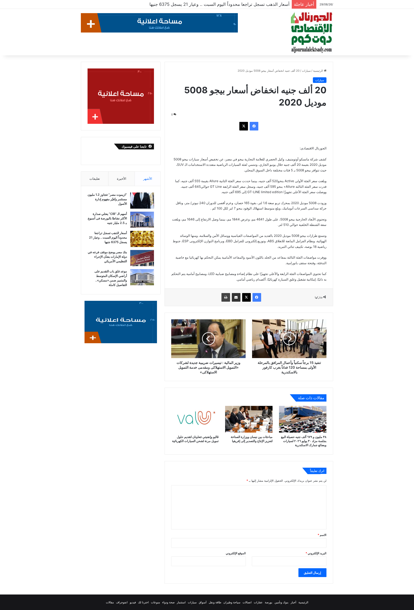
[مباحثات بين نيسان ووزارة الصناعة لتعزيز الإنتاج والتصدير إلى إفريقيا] (249, 419)
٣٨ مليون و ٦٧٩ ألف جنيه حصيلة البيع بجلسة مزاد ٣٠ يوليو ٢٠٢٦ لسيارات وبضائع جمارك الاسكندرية (303, 441)
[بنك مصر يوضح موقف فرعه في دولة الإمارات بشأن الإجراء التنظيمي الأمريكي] (142, 258)
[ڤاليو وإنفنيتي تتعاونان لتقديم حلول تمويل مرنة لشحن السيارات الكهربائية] (195, 419)
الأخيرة (121, 179)
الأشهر (147, 179)
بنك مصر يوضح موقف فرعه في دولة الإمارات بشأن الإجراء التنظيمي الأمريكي (219, 4)
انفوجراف (122, 602)
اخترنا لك (143, 602)
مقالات (110, 602)
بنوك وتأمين (281, 602)
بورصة (268, 602)
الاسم (322, 535)
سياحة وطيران (231, 602)
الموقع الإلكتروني (236, 553)
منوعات (155, 602)
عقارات (258, 602)
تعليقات (94, 179)
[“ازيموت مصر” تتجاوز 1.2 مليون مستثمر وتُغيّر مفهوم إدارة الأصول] (142, 200)
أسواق (203, 602)
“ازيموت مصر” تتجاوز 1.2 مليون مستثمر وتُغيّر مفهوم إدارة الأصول (107, 199)
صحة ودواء (168, 602)
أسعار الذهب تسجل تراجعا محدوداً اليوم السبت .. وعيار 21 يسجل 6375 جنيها (108, 237)
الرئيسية (318, 70)
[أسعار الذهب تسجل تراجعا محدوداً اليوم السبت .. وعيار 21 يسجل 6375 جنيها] (142, 239)
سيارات (306, 70)
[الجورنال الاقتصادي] (311, 32)
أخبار (293, 602)
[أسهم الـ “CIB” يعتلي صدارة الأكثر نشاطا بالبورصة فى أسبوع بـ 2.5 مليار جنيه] (142, 220)
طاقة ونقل (215, 602)
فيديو (133, 602)
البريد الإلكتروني (316, 553)
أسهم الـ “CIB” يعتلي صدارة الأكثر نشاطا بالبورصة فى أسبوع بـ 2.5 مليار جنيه (107, 218)
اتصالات (247, 602)
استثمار (181, 602)
